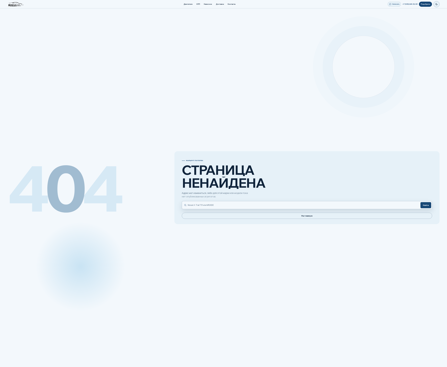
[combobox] (303, 205)
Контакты (231, 4)
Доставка (220, 4)
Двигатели (188, 4)
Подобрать (425, 4)
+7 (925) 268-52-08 (410, 4)
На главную (307, 216)
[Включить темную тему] (436, 4)
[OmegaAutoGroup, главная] (18, 4)
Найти (426, 205)
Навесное (208, 4)
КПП (198, 4)
